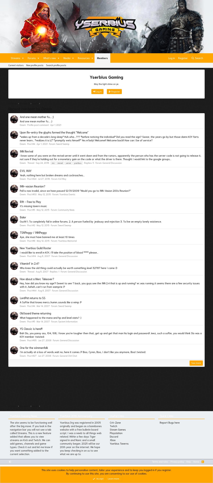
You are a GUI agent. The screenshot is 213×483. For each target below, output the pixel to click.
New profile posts (34, 65)
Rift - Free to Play (30, 201)
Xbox (113, 440)
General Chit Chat (68, 355)
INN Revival (26, 151)
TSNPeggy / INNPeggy (33, 232)
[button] (23, 58)
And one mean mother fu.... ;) (37, 117)
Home (196, 461)
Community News (66, 209)
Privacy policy (177, 461)
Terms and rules (160, 461)
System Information (68, 321)
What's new (49, 58)
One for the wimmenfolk (34, 347)
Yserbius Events (67, 194)
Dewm (23, 124)
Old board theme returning (35, 313)
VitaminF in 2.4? (29, 263)
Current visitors (16, 65)
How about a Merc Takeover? (37, 279)
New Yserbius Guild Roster (35, 248)
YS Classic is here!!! (31, 328)
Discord (114, 436)
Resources (84, 58)
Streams (15, 58)
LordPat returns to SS (32, 298)
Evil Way (62, 178)
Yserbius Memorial (67, 240)
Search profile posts (56, 65)
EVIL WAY (26, 170)
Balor (23, 217)
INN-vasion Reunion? (32, 186)
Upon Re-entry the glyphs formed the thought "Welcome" (54, 132)
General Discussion (112, 162)
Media (66, 58)
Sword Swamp (62, 143)
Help (188, 461)
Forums (32, 58)
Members (102, 58)
